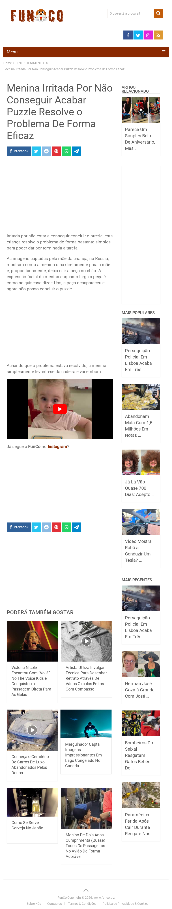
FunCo (62, 897)
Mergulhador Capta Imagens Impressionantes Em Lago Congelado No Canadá (83, 755)
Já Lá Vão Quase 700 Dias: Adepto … (139, 488)
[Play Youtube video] (60, 409)
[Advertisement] (60, 195)
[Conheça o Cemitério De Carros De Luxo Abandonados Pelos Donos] (32, 730)
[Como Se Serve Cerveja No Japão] (32, 802)
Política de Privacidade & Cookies (125, 903)
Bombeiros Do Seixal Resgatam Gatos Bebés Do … (139, 755)
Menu (12, 52)
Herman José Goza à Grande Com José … (140, 690)
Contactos (54, 903)
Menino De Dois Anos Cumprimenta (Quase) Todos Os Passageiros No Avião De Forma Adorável (85, 846)
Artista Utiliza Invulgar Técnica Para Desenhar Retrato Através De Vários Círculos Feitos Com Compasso (86, 678)
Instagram (57, 446)
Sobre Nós (34, 903)
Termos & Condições (82, 903)
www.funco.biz (104, 897)
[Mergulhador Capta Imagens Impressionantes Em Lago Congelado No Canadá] (86, 724)
